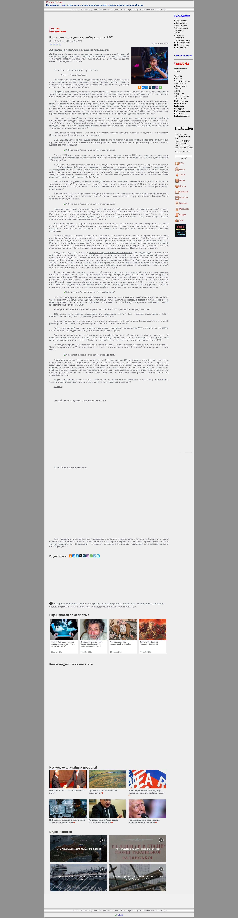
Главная (75, 9)
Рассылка (184, 209)
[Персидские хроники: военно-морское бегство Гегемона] (78, 877)
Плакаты (183, 197)
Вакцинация (181, 86)
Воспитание (181, 25)
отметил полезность (143, 140)
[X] (150, 87)
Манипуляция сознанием (150, 603)
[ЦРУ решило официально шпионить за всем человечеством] (68, 808)
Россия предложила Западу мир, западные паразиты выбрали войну (147, 791)
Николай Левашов (183, 56)
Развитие (180, 38)
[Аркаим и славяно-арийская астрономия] (107, 779)
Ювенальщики (183, 116)
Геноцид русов (109, 606)
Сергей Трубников (57, 41)
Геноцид (95, 606)
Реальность (124, 606)
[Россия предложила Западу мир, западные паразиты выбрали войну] (147, 779)
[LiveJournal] (153, 87)
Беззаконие (181, 83)
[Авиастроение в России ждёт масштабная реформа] (107, 808)
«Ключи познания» (58, 544)
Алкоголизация (183, 81)
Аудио (182, 175)
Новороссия (104, 9)
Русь (134, 606)
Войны (179, 88)
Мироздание (181, 20)
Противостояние (183, 40)
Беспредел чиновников (66, 603)
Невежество (181, 98)
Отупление (55, 606)
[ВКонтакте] (143, 87)
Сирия (115, 9)
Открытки (184, 192)
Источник (58, 386)
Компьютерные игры (124, 603)
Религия (180, 106)
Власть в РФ (86, 603)
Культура (180, 30)
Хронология (181, 23)
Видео (182, 180)
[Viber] (156, 87)
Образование (182, 28)
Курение (180, 93)
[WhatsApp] (160, 87)
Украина (93, 9)
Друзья (182, 186)
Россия (84, 9)
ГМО (178, 91)
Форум (182, 214)
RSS (181, 163)
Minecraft (59, 282)
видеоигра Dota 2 (102, 142)
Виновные (181, 47)
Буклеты (183, 203)
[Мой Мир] (146, 87)
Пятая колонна (150, 9)
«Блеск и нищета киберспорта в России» (110, 252)
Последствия (183, 45)
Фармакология (183, 111)
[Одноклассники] (139, 87)
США (122, 9)
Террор (180, 108)
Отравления (182, 101)
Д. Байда (163, 9)
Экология (181, 113)
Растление (181, 103)
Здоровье (180, 35)
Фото (181, 220)
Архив (182, 169)
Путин (138, 9)
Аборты (179, 78)
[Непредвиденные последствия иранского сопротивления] (147, 808)
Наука (178, 33)
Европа (130, 9)
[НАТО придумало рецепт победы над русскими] (78, 848)
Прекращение (183, 43)
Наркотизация (182, 96)
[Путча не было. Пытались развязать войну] (68, 779)
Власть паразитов (103, 603)
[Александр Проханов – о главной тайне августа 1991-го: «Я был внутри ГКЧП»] (137, 877)
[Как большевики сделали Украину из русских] (137, 848)
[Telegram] (94, 555)
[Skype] (98, 555)
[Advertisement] (94, 19)
